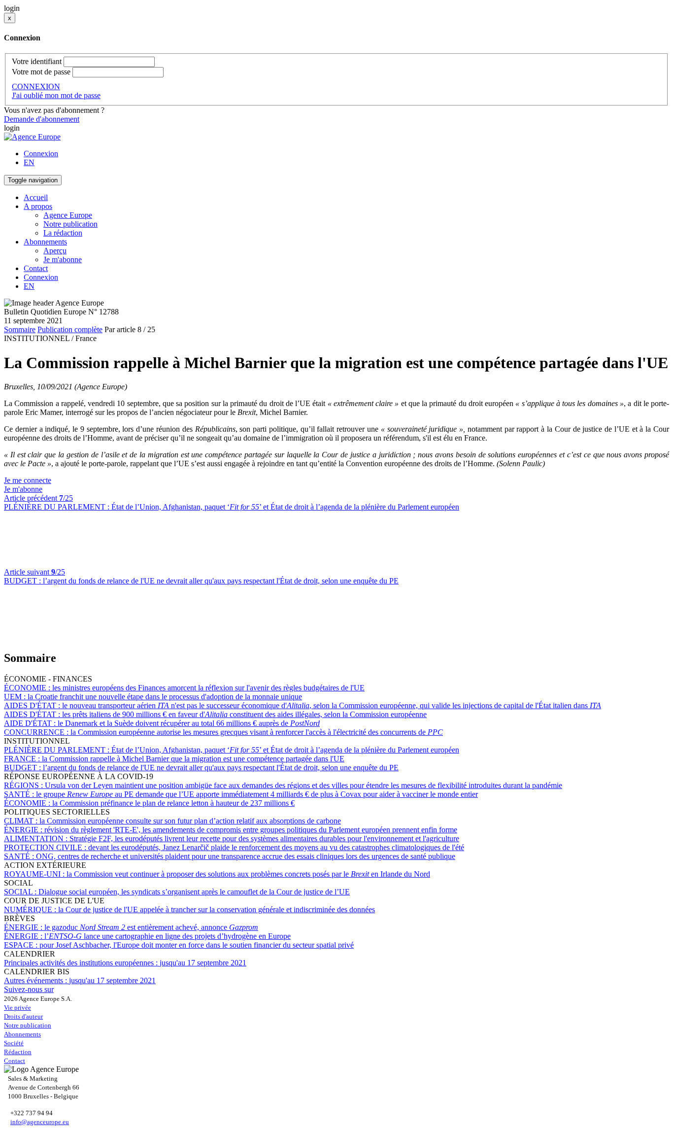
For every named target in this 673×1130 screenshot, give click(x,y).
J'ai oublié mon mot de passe (56, 95)
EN (29, 162)
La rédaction (62, 233)
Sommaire (19, 329)
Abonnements (22, 1034)
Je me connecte (27, 480)
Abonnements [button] (45, 242)
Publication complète (69, 329)
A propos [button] (38, 206)
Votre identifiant (37, 61)
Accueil (36, 197)
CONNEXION (36, 86)
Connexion (41, 153)
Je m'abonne (62, 259)
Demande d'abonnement (41, 119)
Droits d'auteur (23, 1016)
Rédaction (18, 1052)
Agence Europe (67, 215)
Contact (36, 268)
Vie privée (17, 1007)
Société (14, 1043)
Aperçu (55, 250)
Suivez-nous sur (29, 989)
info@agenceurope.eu (39, 1122)
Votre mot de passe (41, 72)
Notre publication (70, 224)
